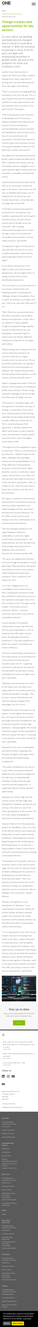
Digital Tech (6, 1174)
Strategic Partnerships (9, 1199)
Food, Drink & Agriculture (6, 1221)
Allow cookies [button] (18, 1323)
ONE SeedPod (6, 1152)
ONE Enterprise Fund (8, 1137)
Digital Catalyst (7, 1190)
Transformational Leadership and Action (9, 1123)
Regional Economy (8, 1133)
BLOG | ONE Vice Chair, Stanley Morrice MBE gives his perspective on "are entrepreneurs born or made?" (19, 1044)
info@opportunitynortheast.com (12, 1107)
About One (5, 1118)
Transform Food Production (7, 1238)
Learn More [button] (27, 1318)
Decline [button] (6, 1323)
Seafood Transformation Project (10, 1160)
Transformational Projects (12, 14)
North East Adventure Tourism (9, 1165)
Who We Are (6, 1126)
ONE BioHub (5, 1149)
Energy (4, 1210)
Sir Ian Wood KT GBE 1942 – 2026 (14, 1063)
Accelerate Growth (8, 1186)
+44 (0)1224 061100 (8, 1104)
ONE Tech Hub (6, 1156)
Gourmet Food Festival (9, 1168)
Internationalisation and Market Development (8, 1195)
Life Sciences (6, 1254)
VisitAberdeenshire (8, 1294)
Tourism (4, 1286)
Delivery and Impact (8, 1130)
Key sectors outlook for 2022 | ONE (6, 4)
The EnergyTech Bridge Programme (9, 1204)
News (4, 11)
